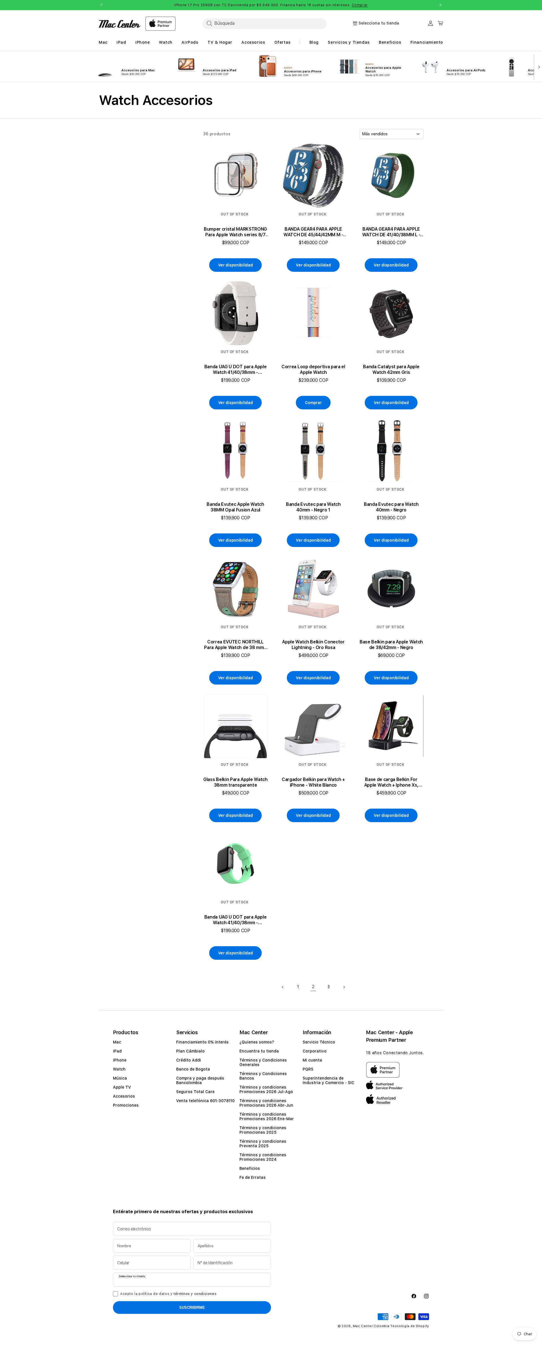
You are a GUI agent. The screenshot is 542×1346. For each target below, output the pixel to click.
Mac (117, 1042)
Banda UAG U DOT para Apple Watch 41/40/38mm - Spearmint (235, 920)
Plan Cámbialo (190, 1051)
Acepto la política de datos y (168, 1294)
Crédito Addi (188, 1060)
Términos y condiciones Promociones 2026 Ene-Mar (266, 1116)
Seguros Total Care (195, 1091)
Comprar (360, 5)
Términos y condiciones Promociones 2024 (262, 1157)
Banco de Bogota (193, 1069)
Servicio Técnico (319, 1042)
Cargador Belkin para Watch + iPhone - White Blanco (313, 782)
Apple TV (122, 1087)
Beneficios (249, 1168)
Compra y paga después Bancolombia (200, 1080)
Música (120, 1078)
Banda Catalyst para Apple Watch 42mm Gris (391, 369)
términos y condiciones (195, 1294)
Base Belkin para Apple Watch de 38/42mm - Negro (391, 644)
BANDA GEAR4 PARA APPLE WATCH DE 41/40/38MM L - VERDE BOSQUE (391, 232)
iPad (117, 1051)
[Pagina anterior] (283, 987)
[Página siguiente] (344, 987)
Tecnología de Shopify (409, 1326)
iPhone (119, 1060)
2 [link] (313, 986)
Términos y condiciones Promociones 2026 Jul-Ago (266, 1089)
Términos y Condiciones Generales (263, 1062)
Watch (119, 1069)
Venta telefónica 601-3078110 (205, 1100)
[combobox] (264, 23)
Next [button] (440, 5)
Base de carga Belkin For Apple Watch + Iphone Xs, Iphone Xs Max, (391, 782)
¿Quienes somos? (256, 1042)
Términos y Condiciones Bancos (263, 1075)
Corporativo (315, 1051)
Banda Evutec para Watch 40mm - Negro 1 (313, 507)
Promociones (126, 1105)
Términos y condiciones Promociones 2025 (262, 1130)
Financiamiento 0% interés (202, 1042)
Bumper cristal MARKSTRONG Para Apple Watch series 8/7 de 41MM (235, 232)
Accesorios (124, 1096)
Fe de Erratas (252, 1177)
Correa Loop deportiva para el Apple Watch (313, 369)
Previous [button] (101, 5)
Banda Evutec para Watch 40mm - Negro (391, 507)
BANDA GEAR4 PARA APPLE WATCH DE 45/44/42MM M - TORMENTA (313, 232)
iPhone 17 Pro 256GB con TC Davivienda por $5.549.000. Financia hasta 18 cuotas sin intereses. (271, 5)
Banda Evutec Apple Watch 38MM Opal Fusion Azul (235, 507)
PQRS (308, 1069)
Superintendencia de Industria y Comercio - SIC (328, 1080)
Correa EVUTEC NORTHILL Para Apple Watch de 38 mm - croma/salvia (235, 644)
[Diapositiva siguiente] (538, 66)
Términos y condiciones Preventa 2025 (262, 1143)
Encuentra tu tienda (259, 1051)
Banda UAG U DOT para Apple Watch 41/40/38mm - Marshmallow (235, 369)
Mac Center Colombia (371, 1326)
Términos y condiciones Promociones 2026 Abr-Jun (266, 1102)
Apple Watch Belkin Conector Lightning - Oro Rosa (313, 644)
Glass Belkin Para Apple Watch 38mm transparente (235, 782)
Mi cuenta (312, 1060)
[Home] (119, 24)
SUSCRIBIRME (192, 1307)
